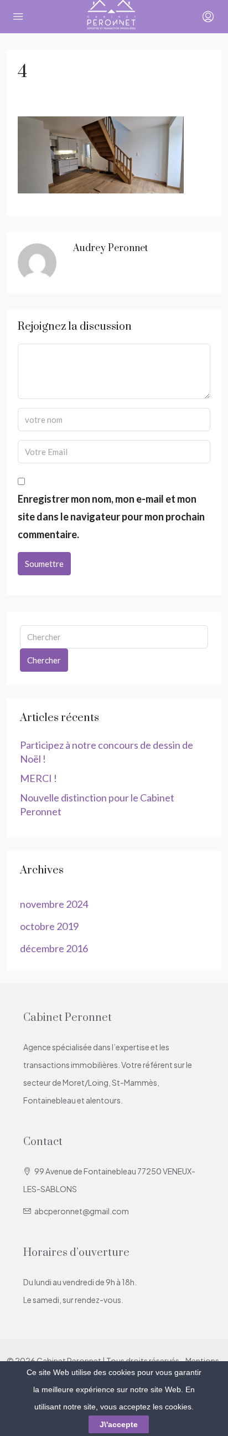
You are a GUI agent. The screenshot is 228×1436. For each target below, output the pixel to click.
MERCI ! (38, 778)
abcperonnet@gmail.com (81, 1211)
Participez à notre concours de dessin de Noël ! (106, 752)
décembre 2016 (54, 948)
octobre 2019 (49, 926)
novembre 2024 (54, 904)
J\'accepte (119, 1424)
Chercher (44, 660)
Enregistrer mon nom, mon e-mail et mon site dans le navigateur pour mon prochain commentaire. (111, 516)
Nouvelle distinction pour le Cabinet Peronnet (97, 804)
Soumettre (44, 564)
